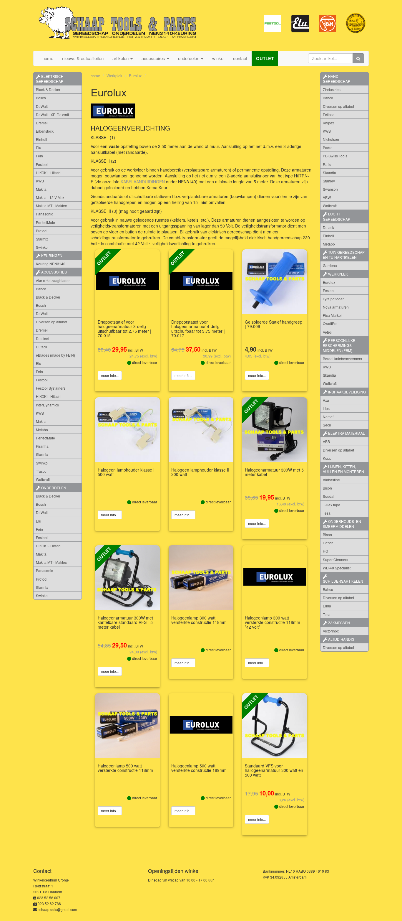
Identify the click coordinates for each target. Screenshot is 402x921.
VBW (327, 197)
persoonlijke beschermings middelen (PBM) (339, 345)
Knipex (328, 122)
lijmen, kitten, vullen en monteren (343, 469)
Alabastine (331, 479)
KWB (40, 180)
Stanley (329, 180)
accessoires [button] (154, 58)
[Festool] (272, 23)
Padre (328, 147)
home (47, 58)
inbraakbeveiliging (346, 391)
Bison (327, 487)
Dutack (41, 346)
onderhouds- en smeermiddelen (342, 524)
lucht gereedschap (336, 216)
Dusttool (42, 338)
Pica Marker (332, 315)
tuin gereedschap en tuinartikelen (344, 255)
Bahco (41, 288)
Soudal (328, 496)
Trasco (41, 471)
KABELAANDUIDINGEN (143, 181)
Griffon (328, 542)
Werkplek (114, 75)
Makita (41, 189)
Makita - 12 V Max (50, 197)
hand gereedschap (336, 79)
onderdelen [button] (189, 58)
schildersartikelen (343, 581)
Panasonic (44, 213)
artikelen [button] (121, 58)
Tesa (326, 512)
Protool (41, 230)
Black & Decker (48, 89)
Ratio (327, 164)
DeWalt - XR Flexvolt (52, 114)
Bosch (41, 97)
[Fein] (328, 23)
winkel (218, 58)
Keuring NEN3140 (50, 263)
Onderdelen (53, 487)
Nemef (328, 416)
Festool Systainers (50, 388)
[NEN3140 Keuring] (355, 23)
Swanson (330, 189)
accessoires (53, 271)
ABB (326, 441)
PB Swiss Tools (335, 155)
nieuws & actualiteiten (83, 58)
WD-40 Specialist (336, 567)
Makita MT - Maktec (51, 205)
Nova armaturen (336, 306)
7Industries (331, 89)
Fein (39, 155)
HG (325, 550)
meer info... (110, 375)
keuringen (51, 255)
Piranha (42, 446)
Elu (38, 147)
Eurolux (135, 75)
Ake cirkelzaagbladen (53, 280)
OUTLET (265, 58)
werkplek (337, 273)
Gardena (330, 265)
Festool (42, 164)
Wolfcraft (43, 479)
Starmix (42, 238)
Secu (327, 424)
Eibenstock (45, 131)
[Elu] (300, 23)
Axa (326, 400)
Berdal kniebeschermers (342, 358)
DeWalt (42, 106)
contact (240, 58)
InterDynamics (47, 404)
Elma (327, 605)
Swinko (42, 247)
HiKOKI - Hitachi (49, 172)
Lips (326, 408)
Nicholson (331, 139)
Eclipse (329, 114)
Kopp (327, 458)
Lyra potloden (334, 298)
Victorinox (331, 630)
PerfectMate (45, 222)
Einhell (41, 139)
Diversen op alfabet (51, 321)
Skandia (329, 172)
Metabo (42, 429)
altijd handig (340, 639)
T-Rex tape (331, 504)
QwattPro (330, 323)
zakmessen (338, 622)
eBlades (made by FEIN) (55, 354)
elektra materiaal (346, 433)
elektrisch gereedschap (50, 79)
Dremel (42, 122)
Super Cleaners (335, 559)
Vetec (327, 332)
